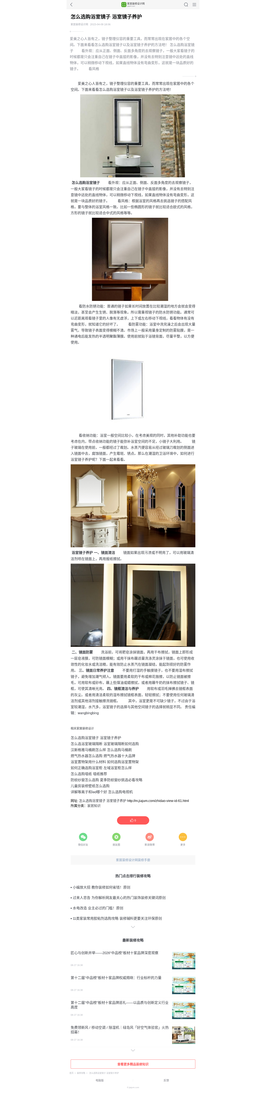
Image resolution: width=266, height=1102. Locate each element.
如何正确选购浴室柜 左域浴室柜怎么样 (101, 767)
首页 (71, 1073)
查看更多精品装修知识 (133, 1064)
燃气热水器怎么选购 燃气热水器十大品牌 (103, 755)
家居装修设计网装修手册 (133, 860)
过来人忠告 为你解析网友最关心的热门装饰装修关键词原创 (119, 898)
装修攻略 (81, 1073)
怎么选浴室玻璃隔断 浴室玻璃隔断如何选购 (105, 743)
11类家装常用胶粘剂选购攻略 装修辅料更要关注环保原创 (117, 919)
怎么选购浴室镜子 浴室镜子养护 (96, 737)
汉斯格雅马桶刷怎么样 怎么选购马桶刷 (101, 749)
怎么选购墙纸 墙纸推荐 (89, 773)
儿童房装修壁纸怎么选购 (90, 785)
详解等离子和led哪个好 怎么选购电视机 (102, 791)
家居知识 (94, 806)
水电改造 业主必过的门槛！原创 (98, 908)
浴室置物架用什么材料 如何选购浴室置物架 (105, 761)
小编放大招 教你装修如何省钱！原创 (101, 887)
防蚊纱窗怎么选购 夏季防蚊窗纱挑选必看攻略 (106, 779)
